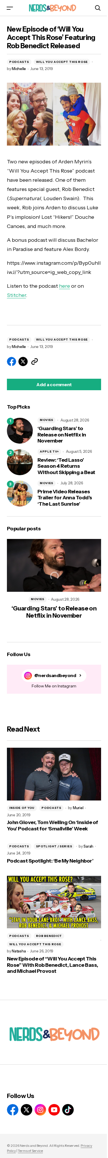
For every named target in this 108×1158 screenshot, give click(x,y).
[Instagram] (40, 1110)
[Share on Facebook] (11, 361)
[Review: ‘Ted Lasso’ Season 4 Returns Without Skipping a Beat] (20, 462)
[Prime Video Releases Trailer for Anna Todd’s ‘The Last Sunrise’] (20, 493)
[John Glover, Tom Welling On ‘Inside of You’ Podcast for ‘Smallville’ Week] (54, 774)
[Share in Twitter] (23, 361)
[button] (10, 8)
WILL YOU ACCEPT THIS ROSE (62, 62)
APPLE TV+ (49, 451)
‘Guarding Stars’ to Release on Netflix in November (61, 435)
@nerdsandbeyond (55, 675)
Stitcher (16, 295)
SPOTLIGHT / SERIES (54, 846)
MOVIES (46, 420)
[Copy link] (34, 361)
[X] (26, 1110)
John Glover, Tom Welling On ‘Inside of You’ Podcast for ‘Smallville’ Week (52, 825)
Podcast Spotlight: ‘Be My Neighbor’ (50, 861)
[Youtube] (54, 1110)
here (64, 286)
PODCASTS (19, 62)
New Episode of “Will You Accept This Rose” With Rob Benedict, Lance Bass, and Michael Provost (52, 965)
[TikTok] (68, 1110)
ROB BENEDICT (49, 936)
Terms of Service (30, 1151)
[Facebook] (12, 1110)
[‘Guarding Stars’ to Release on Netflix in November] (20, 431)
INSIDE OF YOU (22, 808)
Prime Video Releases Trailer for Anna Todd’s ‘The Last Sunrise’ (64, 498)
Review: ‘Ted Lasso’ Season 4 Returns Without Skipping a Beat (66, 466)
